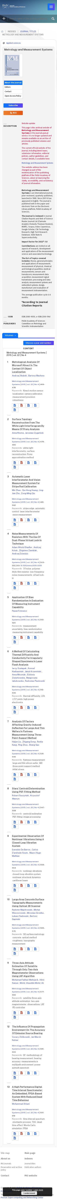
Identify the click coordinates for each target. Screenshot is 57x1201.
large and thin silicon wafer (26, 763)
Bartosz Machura (36, 375)
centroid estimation (32, 814)
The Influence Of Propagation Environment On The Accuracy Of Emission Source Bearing (28, 1030)
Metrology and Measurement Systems (37, 163)
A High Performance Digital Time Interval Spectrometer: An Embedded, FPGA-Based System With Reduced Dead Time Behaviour (27, 1093)
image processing (32, 817)
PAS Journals (6, 1163)
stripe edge (29, 508)
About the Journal (13, 83)
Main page (30, 1153)
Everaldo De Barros (21, 849)
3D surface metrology (33, 934)
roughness (18, 940)
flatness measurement (34, 760)
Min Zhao (16, 490)
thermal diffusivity (32, 696)
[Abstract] (15, 405)
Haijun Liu (16, 742)
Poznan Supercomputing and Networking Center (22, 1197)
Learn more (38, 1190)
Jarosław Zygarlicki (34, 433)
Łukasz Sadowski (20, 916)
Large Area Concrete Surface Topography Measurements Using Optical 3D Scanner (28, 902)
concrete (17, 937)
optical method (29, 937)
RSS (14, 113)
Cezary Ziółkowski (21, 1037)
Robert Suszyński (20, 795)
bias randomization (33, 629)
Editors (7, 87)
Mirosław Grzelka (35, 913)
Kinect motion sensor (33, 390)
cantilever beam (20, 880)
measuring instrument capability (28, 632)
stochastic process (22, 1122)
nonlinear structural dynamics (27, 877)
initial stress (18, 769)
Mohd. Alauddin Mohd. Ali (32, 983)
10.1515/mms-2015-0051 (31, 565)
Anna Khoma (18, 433)
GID (40, 763)
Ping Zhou (23, 745)
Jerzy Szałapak (19, 668)
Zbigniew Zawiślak (28, 550)
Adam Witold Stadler (22, 547)
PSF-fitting (18, 817)
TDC (34, 1122)
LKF (42, 1004)
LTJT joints (18, 699)
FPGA (25, 1128)
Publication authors (33, 1167)
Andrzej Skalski (19, 375)
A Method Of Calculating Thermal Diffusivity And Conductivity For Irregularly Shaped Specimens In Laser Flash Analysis (27, 658)
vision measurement (22, 514)
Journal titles (28, 31)
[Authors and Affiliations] (15, 410)
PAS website (31, 1175)
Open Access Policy (13, 96)
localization (18, 394)
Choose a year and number (38, 343)
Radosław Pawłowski (35, 681)
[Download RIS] (29, 405)
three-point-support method (26, 766)
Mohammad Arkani (21, 1104)
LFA (43, 696)
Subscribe (13, 105)
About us (5, 1158)
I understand (29, 1193)
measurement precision (24, 397)
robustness (18, 400)
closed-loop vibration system (27, 874)
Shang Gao (34, 745)
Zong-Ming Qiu (28, 493)
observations (33, 1004)
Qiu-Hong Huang (30, 490)
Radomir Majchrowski (22, 910)
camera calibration (33, 394)
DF (24, 1055)
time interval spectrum (34, 1119)
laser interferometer (30, 511)
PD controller (19, 1007)
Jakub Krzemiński (33, 671)
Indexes (29, 1158)
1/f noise (27, 568)
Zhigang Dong (29, 742)
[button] (22, 405)
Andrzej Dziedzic (20, 553)
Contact (8, 91)
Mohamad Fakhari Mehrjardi (25, 980)
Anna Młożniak (19, 674)
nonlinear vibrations (32, 871)
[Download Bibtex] (36, 405)
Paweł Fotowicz (19, 611)
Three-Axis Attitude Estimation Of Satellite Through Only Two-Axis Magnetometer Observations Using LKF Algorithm (27, 969)
